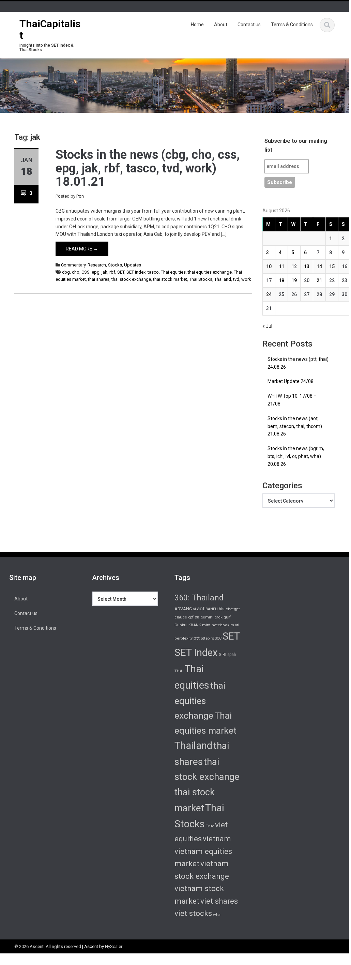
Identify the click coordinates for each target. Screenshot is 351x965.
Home (197, 24)
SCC (218, 638)
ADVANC (183, 608)
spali (231, 654)
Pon (80, 196)
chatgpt (233, 609)
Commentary (73, 264)
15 (332, 266)
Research (97, 264)
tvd (236, 279)
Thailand (222, 279)
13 (306, 266)
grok (218, 617)
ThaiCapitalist (49, 29)
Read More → (82, 248)
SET (120, 272)
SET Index (136, 272)
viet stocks (193, 913)
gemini (206, 617)
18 (281, 280)
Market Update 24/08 (291, 381)
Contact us (249, 24)
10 (269, 266)
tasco (153, 272)
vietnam (217, 838)
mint (206, 625)
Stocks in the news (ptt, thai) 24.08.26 (298, 363)
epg (96, 272)
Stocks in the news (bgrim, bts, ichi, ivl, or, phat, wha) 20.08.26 (296, 456)
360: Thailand (199, 597)
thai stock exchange (131, 279)
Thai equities (173, 272)
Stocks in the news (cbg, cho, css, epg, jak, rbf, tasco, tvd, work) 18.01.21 (148, 168)
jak (104, 272)
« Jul (267, 326)
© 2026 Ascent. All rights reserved (47, 946)
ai (194, 609)
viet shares (219, 901)
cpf (191, 617)
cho (75, 272)
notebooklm (223, 625)
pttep (205, 638)
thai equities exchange (210, 272)
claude (180, 617)
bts (222, 609)
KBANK (194, 625)
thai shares (98, 279)
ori (237, 625)
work (246, 279)
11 (281, 266)
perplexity (183, 638)
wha (216, 914)
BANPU (211, 609)
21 (319, 280)
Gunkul (180, 625)
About (220, 24)
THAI (179, 671)
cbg (66, 272)
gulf (227, 617)
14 (319, 266)
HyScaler (113, 946)
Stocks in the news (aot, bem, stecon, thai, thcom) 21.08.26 (295, 426)
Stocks (115, 264)
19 (294, 280)
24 (269, 294)
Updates (132, 264)
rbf (112, 272)
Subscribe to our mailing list (295, 145)
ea (197, 617)
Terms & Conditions (292, 24)
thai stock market (170, 279)
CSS (85, 272)
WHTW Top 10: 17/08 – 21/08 (292, 400)
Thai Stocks (200, 279)
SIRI (222, 654)
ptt (197, 638)
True (210, 826)
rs (212, 638)
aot (200, 609)
